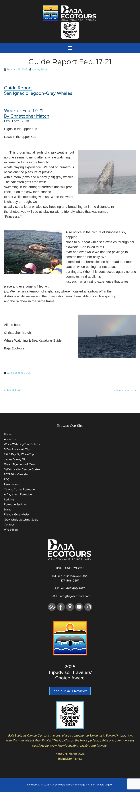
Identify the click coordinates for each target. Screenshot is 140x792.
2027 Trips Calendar (16, 474)
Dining (7, 509)
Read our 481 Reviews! (70, 691)
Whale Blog (11, 529)
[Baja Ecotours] (70, 13)
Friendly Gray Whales (17, 514)
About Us (10, 439)
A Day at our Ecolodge (18, 494)
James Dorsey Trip (15, 459)
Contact (9, 524)
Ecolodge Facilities (15, 504)
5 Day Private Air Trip (17, 449)
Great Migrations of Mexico (21, 464)
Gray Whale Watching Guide (21, 519)
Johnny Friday (40, 69)
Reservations (12, 484)
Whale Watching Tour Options (22, 444)
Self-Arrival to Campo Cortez (22, 469)
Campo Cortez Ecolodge (19, 489)
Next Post (13, 390)
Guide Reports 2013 (18, 372)
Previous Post (125, 390)
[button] (70, 48)
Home (7, 434)
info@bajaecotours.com (74, 596)
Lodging (9, 499)
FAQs (7, 479)
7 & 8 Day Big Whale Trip (19, 454)
